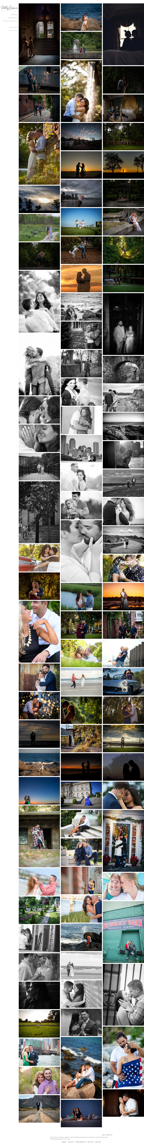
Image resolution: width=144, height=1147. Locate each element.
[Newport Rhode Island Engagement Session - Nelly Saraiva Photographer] (123, 596)
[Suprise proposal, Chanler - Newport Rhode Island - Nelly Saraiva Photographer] (123, 34)
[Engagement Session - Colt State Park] (39, 199)
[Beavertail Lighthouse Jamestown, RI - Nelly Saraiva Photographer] (123, 426)
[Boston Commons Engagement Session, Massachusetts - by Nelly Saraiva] (81, 625)
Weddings (14, 14)
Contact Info (13, 30)
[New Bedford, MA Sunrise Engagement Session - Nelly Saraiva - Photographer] (81, 767)
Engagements (13, 18)
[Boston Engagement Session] (39, 108)
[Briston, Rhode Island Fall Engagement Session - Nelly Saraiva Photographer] (81, 250)
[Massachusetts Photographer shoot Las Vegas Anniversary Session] (39, 80)
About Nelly (13, 27)
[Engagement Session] (39, 34)
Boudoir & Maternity (10, 21)
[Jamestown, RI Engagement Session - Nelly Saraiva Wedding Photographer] (39, 762)
